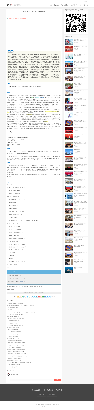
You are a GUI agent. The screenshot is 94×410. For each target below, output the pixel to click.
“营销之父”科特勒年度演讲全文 (15, 340)
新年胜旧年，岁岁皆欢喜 (13, 316)
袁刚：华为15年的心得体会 (14, 364)
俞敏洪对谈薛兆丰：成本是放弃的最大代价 (17, 356)
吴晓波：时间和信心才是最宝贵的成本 (16, 349)
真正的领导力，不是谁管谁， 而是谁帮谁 (17, 353)
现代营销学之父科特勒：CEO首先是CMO (17, 345)
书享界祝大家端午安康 (13, 307)
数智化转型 (74, 5)
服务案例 (41, 394)
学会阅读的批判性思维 (13, 329)
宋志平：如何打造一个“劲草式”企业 (16, 334)
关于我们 (49, 404)
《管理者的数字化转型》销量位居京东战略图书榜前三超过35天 (21, 312)
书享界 (9, 5)
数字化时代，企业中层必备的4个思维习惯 (17, 342)
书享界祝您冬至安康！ (13, 323)
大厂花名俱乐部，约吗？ (13, 327)
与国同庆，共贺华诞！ (13, 336)
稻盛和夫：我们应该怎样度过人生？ (16, 351)
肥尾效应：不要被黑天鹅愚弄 (14, 358)
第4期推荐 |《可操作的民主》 (34, 12)
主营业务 (56, 5)
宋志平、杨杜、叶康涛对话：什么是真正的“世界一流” (19, 362)
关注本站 (86, 1)
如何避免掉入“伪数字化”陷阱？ (15, 360)
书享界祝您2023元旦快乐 (13, 320)
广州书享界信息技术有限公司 (42, 404)
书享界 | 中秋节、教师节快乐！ (15, 347)
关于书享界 (82, 5)
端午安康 (10, 309)
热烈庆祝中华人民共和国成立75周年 (16, 303)
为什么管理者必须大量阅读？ (14, 331)
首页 (50, 5)
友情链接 (43, 406)
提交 (57, 379)
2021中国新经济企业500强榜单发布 (15, 367)
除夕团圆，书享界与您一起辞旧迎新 (16, 318)
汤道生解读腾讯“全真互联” (14, 338)
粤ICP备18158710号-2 (55, 404)
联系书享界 (52, 394)
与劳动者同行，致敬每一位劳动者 (15, 314)
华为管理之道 (64, 5)
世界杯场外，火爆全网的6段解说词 (15, 325)
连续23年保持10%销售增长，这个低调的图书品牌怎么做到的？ (21, 305)
